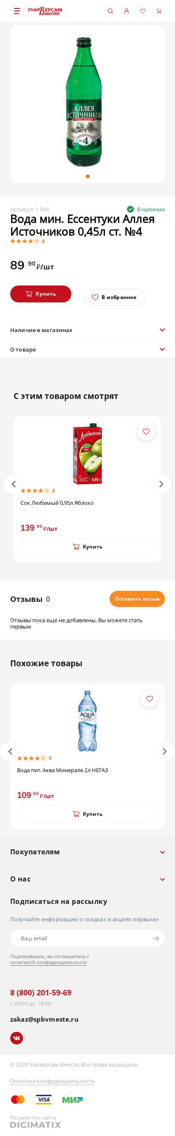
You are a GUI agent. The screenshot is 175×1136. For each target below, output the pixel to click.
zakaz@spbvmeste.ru (44, 1019)
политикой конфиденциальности (48, 962)
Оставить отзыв (137, 598)
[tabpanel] (87, 102)
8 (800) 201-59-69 (40, 992)
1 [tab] (88, 176)
